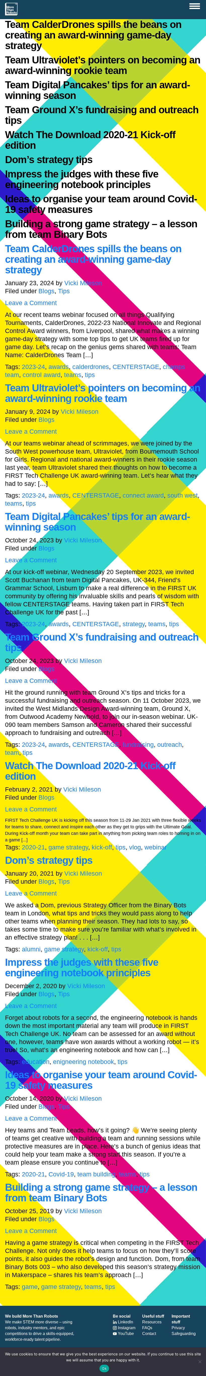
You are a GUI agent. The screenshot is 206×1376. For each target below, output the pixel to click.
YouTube (125, 1333)
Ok (104, 1368)
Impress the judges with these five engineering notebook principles (81, 967)
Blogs (46, 290)
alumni (31, 949)
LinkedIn (125, 1322)
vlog (135, 847)
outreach (169, 744)
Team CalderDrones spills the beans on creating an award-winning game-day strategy (93, 259)
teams (72, 374)
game (30, 1286)
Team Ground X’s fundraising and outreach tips (101, 642)
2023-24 (33, 366)
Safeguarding (184, 1333)
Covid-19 (61, 1174)
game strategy (68, 847)
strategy (134, 623)
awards (58, 366)
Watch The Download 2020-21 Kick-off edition (90, 771)
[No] (199, 1361)
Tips (64, 290)
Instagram (126, 1328)
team (12, 752)
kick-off (102, 847)
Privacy (178, 1328)
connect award (143, 495)
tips (90, 374)
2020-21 (33, 847)
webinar (155, 847)
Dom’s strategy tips (48, 860)
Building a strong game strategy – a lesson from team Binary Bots (101, 1192)
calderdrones (90, 366)
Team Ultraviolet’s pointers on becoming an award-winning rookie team (102, 393)
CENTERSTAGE (136, 366)
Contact (149, 1333)
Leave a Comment (31, 302)
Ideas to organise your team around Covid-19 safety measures (101, 1080)
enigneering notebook (83, 1061)
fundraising (138, 744)
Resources (152, 1322)
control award (42, 374)
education (35, 1061)
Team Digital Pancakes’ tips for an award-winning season (97, 522)
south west (182, 495)
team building (96, 1174)
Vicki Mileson (83, 282)
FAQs (147, 1328)
